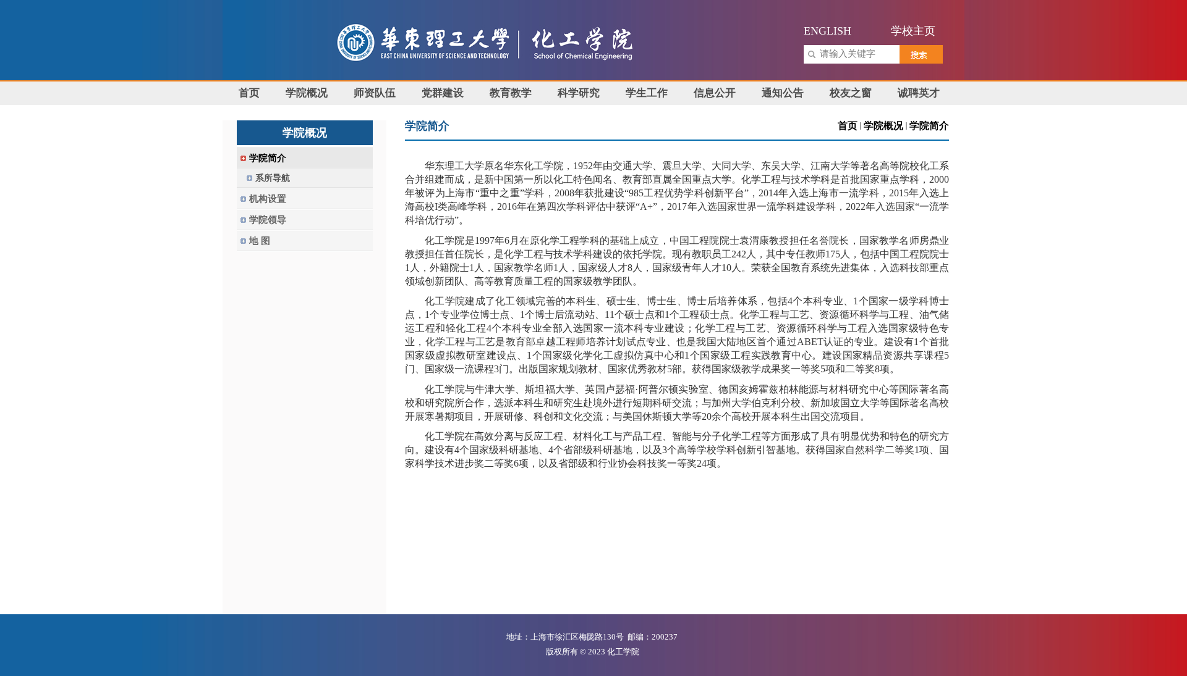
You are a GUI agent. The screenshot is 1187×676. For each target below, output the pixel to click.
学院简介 (929, 125)
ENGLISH (827, 31)
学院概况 (883, 125)
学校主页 (913, 31)
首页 (847, 125)
